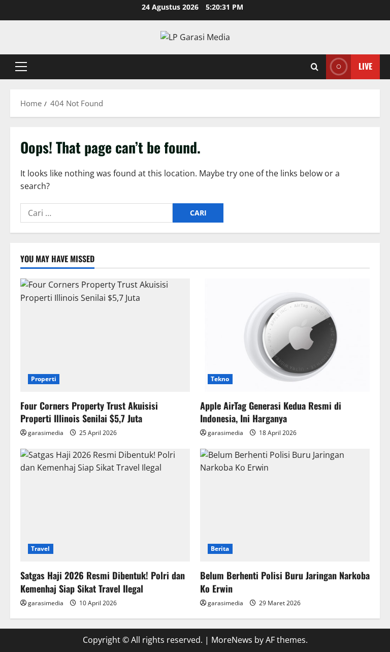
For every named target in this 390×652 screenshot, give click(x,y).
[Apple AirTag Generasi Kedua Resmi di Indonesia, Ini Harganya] (285, 335)
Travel (40, 548)
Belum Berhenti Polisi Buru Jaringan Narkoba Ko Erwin (285, 582)
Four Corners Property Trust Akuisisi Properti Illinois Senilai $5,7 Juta (89, 412)
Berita (220, 548)
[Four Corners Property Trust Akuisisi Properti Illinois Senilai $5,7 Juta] (105, 335)
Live (365, 66)
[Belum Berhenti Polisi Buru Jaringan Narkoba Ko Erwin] (285, 505)
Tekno (220, 379)
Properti (43, 379)
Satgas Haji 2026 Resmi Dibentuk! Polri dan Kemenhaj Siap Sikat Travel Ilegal (102, 582)
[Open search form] (314, 67)
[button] (21, 66)
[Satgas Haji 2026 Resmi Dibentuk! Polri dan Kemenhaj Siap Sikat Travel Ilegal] (105, 505)
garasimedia (45, 432)
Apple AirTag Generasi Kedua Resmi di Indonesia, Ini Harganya (270, 412)
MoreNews (231, 639)
